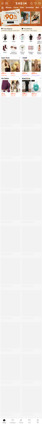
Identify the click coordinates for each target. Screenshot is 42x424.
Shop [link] (4, 422)
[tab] (2, 8)
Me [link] (38, 422)
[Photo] (5, 37)
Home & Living (22, 52)
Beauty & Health (30, 52)
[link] (6, 3)
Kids (22, 41)
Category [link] (13, 422)
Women (5, 41)
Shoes (5, 52)
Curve (13, 41)
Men (31, 41)
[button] (39, 3)
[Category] (2, 3)
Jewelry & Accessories (13, 52)
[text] (25, 21)
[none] (4, 420)
